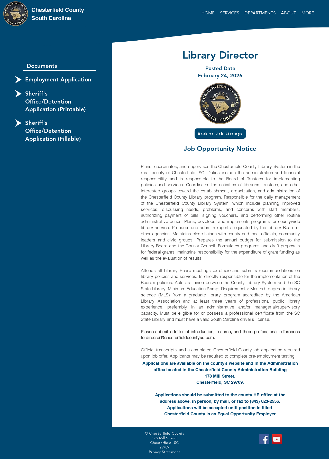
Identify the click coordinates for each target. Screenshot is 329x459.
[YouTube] (277, 439)
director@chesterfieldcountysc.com (180, 337)
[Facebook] (264, 439)
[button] (230, 13)
